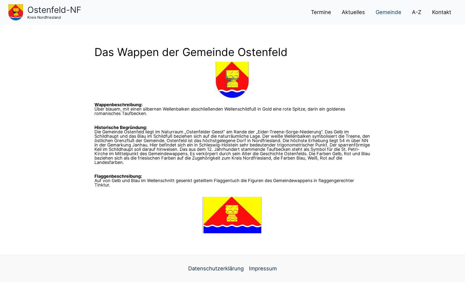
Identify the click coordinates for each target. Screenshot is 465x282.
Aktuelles (353, 12)
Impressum (263, 268)
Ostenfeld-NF (54, 10)
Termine (321, 12)
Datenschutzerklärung (216, 268)
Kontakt (441, 12)
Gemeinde (388, 12)
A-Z (416, 12)
